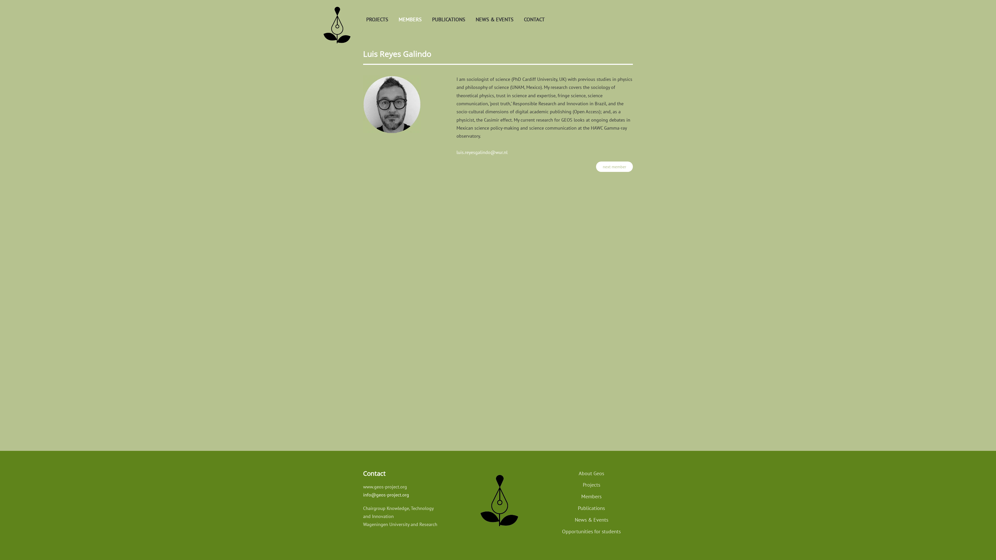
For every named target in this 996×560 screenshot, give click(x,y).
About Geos (591, 473)
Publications (448, 19)
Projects (377, 19)
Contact (534, 19)
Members (410, 19)
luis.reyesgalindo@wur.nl (482, 152)
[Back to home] (336, 19)
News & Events (591, 519)
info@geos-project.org (386, 495)
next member (614, 166)
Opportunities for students (591, 531)
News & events (495, 19)
